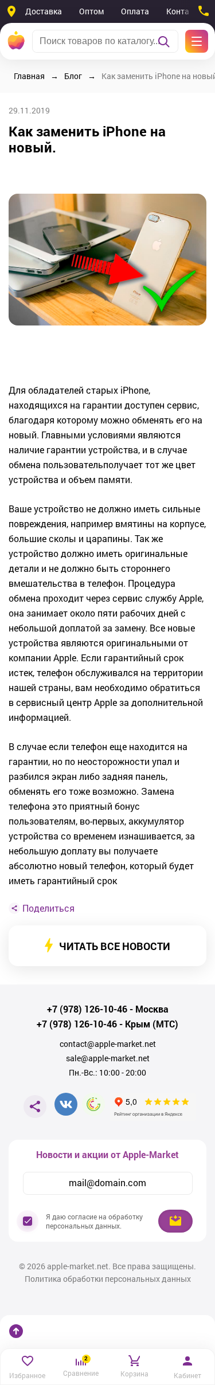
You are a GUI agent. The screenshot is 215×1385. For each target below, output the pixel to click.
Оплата (135, 11)
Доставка (43, 11)
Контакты (185, 11)
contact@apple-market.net (108, 1044)
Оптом (91, 11)
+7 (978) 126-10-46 (87, 1009)
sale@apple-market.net (108, 1058)
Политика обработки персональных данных (108, 1279)
